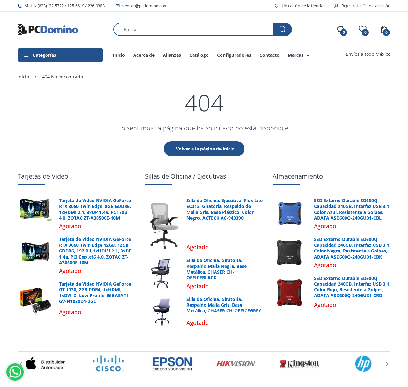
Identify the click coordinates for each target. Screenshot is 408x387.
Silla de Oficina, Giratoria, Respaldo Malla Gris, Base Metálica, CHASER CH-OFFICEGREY (223, 305)
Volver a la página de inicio (205, 149)
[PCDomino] (48, 29)
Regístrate (350, 6)
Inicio (23, 77)
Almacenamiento (298, 176)
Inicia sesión (379, 6)
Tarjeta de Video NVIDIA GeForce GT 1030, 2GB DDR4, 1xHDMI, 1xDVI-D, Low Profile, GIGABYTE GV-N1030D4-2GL (95, 292)
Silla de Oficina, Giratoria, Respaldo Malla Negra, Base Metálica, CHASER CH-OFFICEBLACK (216, 269)
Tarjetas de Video (43, 176)
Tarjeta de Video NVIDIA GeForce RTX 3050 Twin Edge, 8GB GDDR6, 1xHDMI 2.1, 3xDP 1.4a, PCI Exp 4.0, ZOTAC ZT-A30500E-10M (95, 209)
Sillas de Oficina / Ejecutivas (185, 176)
